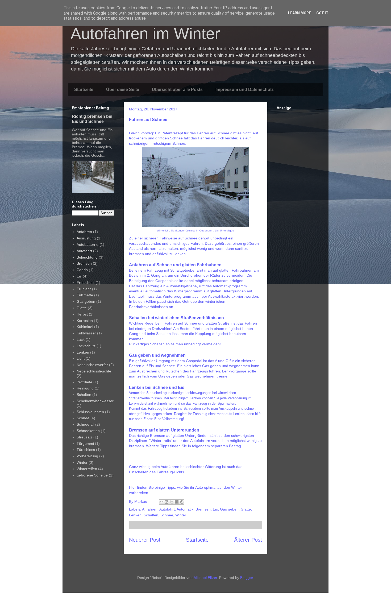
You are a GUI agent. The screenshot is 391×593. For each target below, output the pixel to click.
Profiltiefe (84, 382)
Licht (81, 358)
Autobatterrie (87, 244)
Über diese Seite (122, 89)
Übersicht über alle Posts (177, 89)
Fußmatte (85, 295)
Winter (180, 515)
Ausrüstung (86, 238)
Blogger (246, 577)
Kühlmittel (85, 327)
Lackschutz (86, 346)
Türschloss (86, 449)
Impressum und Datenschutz (244, 89)
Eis (215, 509)
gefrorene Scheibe (92, 475)
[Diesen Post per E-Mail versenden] (161, 502)
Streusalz (84, 437)
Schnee (166, 515)
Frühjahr (84, 289)
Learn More (299, 13)
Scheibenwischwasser (95, 401)
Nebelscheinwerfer (92, 365)
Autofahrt (167, 509)
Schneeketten (88, 431)
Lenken (135, 515)
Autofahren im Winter (145, 34)
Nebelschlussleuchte (94, 371)
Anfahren (149, 509)
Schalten (151, 515)
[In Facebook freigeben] (176, 502)
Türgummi (85, 443)
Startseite (83, 89)
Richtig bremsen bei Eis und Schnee (92, 119)
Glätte (246, 509)
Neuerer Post (144, 540)
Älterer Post (248, 540)
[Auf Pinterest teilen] (181, 502)
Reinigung (85, 388)
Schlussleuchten (90, 412)
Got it (322, 13)
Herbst (82, 314)
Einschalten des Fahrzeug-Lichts (156, 472)
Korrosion (85, 320)
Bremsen (203, 509)
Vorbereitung (87, 456)
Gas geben (229, 509)
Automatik (185, 509)
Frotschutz (85, 282)
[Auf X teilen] (171, 502)
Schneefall (85, 424)
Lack (81, 339)
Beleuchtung (87, 257)
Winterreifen (87, 469)
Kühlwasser (86, 333)
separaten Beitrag (226, 446)
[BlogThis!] (166, 502)
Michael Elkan (205, 577)
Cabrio (82, 270)
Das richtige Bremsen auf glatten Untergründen (169, 435)
